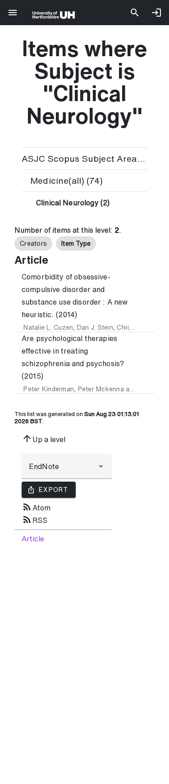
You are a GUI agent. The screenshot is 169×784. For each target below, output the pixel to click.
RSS (34, 519)
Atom (36, 506)
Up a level (43, 438)
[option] (33, 243)
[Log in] (156, 12)
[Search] (135, 12)
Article (33, 538)
